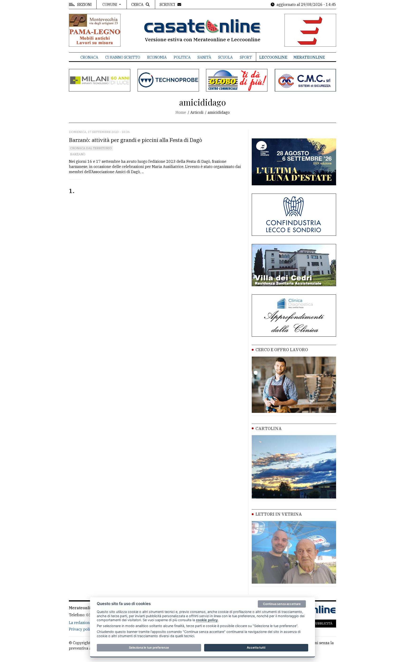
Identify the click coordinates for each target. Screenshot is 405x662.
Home (181, 112)
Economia (157, 57)
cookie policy (207, 620)
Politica (182, 57)
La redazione (80, 622)
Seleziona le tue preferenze (149, 647)
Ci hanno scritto (122, 57)
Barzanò (77, 154)
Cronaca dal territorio (91, 148)
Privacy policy (81, 629)
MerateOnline (309, 57)
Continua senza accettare (282, 604)
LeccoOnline (273, 57)
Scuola (225, 57)
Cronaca (89, 57)
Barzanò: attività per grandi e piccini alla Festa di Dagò (135, 140)
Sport (246, 57)
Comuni (110, 4)
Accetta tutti (256, 647)
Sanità (204, 57)
